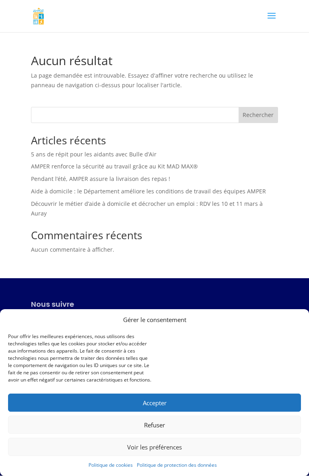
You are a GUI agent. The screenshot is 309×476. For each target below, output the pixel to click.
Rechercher (258, 115)
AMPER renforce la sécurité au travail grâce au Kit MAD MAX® (114, 166)
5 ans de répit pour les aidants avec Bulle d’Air (94, 154)
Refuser (154, 425)
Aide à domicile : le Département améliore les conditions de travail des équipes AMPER (148, 191)
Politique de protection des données (177, 465)
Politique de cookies (111, 465)
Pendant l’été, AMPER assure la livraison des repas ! (100, 179)
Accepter (155, 403)
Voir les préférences (154, 447)
